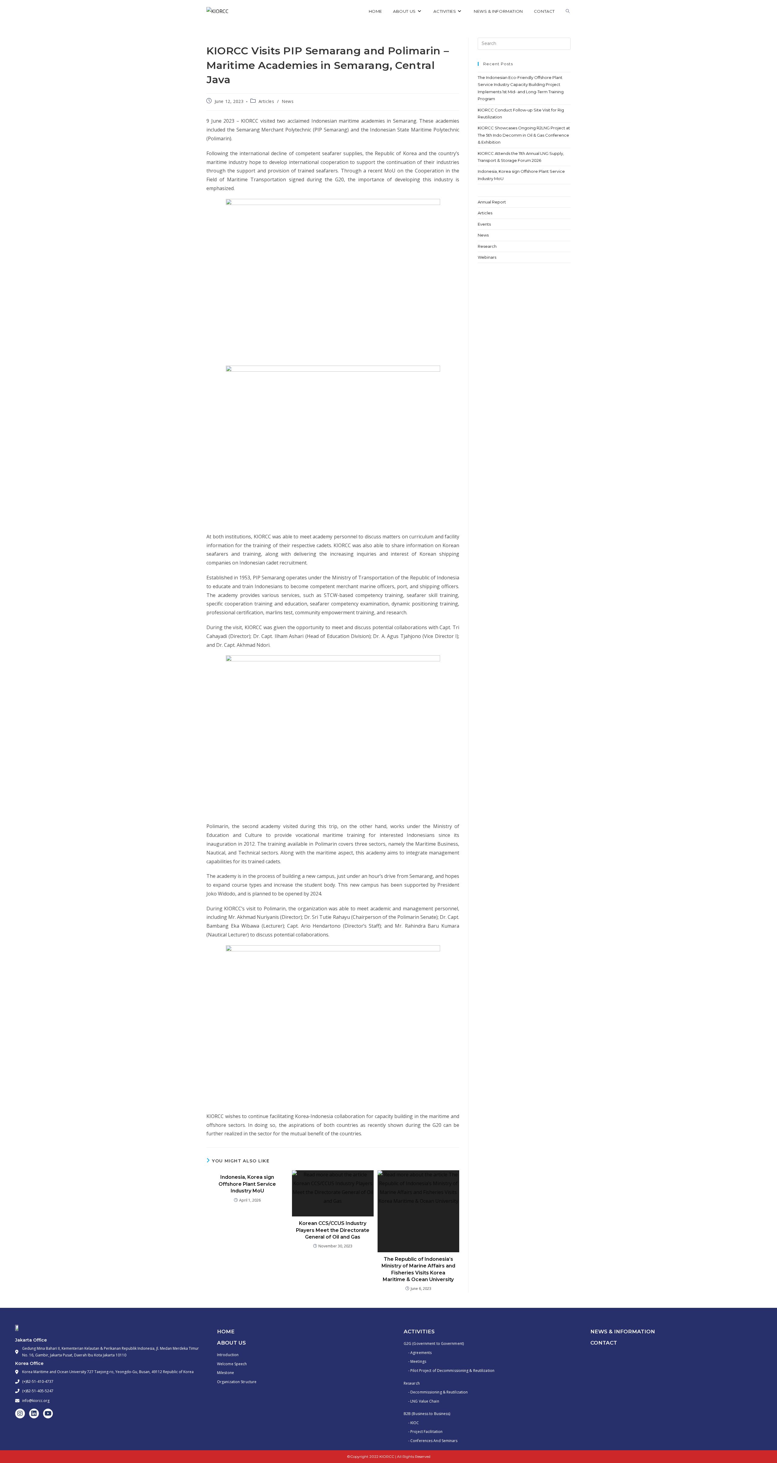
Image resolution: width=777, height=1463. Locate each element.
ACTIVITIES (419, 1331)
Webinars (487, 257)
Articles (266, 101)
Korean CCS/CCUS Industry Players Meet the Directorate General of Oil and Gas (332, 1230)
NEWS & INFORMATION (622, 1331)
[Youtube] (48, 1413)
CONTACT (603, 1343)
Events (484, 224)
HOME (226, 1331)
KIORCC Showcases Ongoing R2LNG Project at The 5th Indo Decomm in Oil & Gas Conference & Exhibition (524, 135)
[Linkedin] (34, 1413)
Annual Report (492, 202)
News (287, 101)
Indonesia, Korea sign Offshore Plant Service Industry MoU (247, 1184)
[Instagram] (20, 1413)
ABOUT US (231, 1343)
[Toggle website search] (567, 11)
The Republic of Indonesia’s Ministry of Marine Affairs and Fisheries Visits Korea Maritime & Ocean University (418, 1269)
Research (487, 246)
